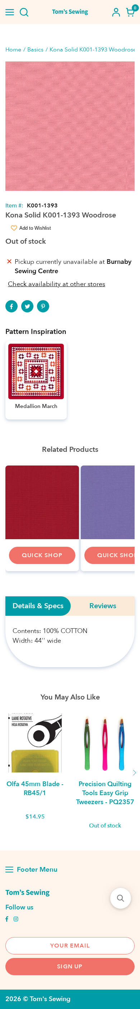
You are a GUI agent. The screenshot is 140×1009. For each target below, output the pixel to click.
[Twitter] (27, 306)
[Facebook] (11, 306)
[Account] (116, 12)
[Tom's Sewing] (70, 12)
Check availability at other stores (56, 284)
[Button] (24, 12)
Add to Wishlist (35, 228)
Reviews (102, 606)
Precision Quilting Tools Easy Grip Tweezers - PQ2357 (105, 793)
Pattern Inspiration (35, 331)
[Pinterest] (43, 306)
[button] (120, 898)
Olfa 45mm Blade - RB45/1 (35, 789)
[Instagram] (15, 920)
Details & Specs (38, 606)
